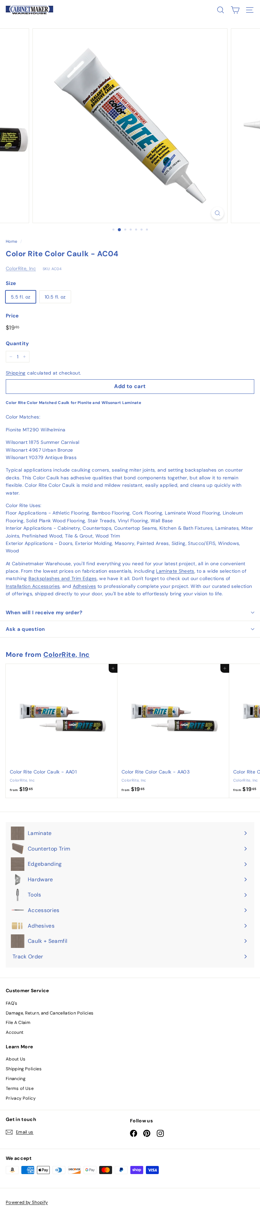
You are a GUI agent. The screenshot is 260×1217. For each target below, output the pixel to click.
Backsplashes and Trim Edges (62, 578)
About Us (16, 1059)
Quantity (17, 343)
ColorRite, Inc (21, 268)
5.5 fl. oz (20, 297)
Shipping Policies (24, 1069)
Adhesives (84, 586)
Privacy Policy (21, 1098)
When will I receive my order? (44, 612)
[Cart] (235, 10)
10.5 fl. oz (55, 297)
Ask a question (25, 629)
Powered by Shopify (27, 1202)
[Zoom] (217, 213)
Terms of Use (20, 1088)
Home (11, 241)
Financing (15, 1078)
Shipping (16, 373)
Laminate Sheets (175, 571)
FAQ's (12, 1003)
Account (14, 1032)
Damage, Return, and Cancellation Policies (49, 1013)
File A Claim (18, 1022)
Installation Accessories (33, 586)
